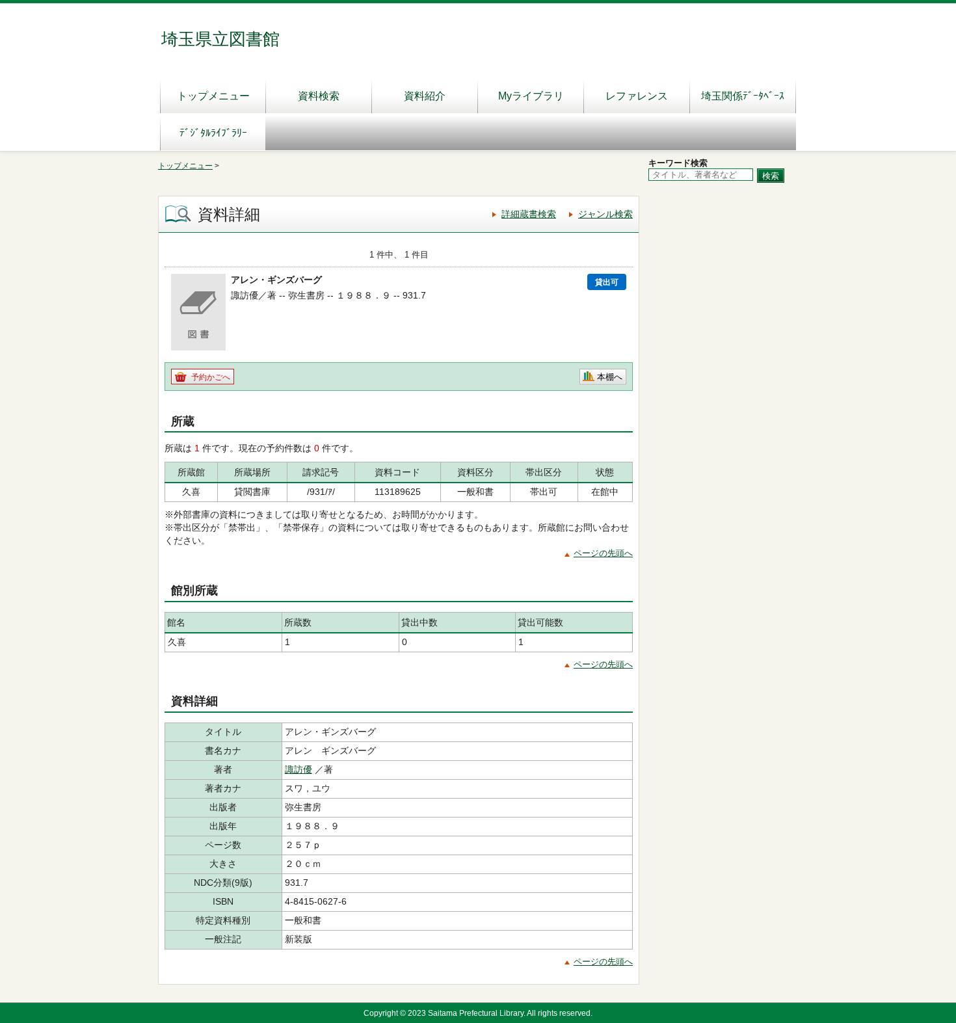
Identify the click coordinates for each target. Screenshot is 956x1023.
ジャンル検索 (605, 214)
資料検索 (318, 95)
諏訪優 (298, 769)
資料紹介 (424, 95)
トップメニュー (213, 95)
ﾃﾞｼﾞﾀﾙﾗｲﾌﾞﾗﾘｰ (213, 133)
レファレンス (636, 95)
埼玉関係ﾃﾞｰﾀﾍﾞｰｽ (742, 95)
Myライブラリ (531, 95)
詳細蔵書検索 (528, 214)
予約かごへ (210, 377)
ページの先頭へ (603, 553)
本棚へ (609, 377)
